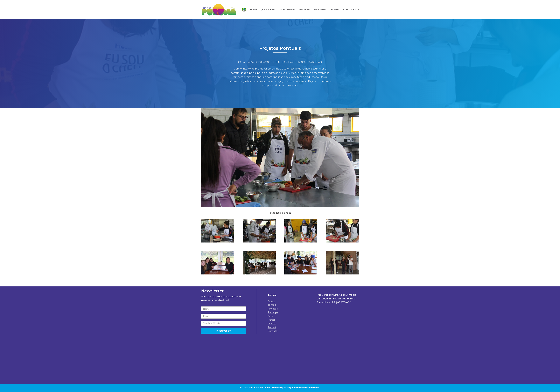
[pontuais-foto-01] (217, 241)
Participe (273, 312)
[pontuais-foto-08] (342, 273)
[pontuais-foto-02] (259, 241)
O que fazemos (287, 9)
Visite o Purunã (350, 9)
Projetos (273, 308)
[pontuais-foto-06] (259, 273)
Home (253, 9)
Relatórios (304, 9)
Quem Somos (267, 9)
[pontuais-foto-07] (300, 273)
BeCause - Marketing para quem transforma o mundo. (290, 387)
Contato (334, 9)
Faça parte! (320, 9)
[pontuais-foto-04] (342, 241)
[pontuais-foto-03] (300, 241)
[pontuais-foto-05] (217, 273)
